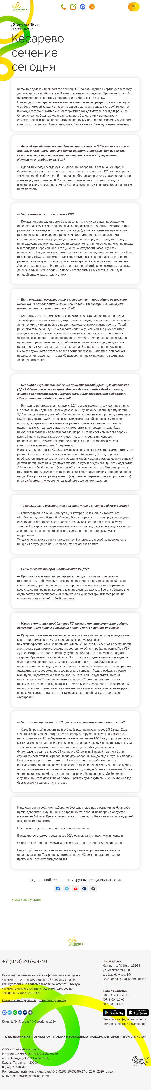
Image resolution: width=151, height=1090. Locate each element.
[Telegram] (66, 888)
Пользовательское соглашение (124, 1023)
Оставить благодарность (19, 1000)
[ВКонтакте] (58, 888)
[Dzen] (93, 888)
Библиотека (21, 24)
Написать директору (53, 1000)
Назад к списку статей (26, 899)
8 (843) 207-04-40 (14, 1067)
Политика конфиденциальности (124, 1019)
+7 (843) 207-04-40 (24, 961)
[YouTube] (75, 888)
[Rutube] (84, 888)
